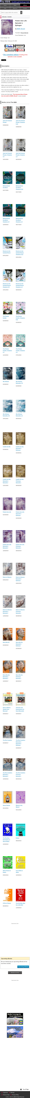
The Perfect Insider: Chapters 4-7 (7, 350)
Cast (5, 8)
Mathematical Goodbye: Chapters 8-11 (19, 187)
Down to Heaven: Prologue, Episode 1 (20, 611)
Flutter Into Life (7, 512)
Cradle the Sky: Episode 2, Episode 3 (7, 481)
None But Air (6, 642)
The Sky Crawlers (7, 740)
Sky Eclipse (6, 381)
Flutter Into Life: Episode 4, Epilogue (20, 513)
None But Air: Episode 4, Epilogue (19, 644)
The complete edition (11, 55)
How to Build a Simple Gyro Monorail (7, 709)
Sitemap (12, 1092)
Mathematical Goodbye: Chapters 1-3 (19, 220)
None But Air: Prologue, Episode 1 (19, 676)
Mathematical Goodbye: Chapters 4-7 (6, 220)
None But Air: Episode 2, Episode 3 (6, 676)
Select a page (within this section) (11, 12)
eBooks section (15, 972)
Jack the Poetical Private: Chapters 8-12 (20, 122)
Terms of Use (6, 1094)
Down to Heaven (7, 577)
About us (15, 8)
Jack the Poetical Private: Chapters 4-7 (7, 155)
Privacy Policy (15, 1094)
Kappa (17, 838)
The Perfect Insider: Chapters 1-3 (20, 350)
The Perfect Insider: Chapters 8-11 (20, 318)
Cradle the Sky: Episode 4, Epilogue (20, 448)
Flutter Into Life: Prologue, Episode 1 (20, 546)
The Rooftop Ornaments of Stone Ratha (6, 839)
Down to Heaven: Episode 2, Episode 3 (7, 611)
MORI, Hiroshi (21, 29)
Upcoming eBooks (23, 966)
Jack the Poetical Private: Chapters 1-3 (20, 155)
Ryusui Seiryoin (24, 32)
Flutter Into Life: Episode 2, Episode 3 (7, 546)
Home (5, 5)
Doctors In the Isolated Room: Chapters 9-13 (20, 252)
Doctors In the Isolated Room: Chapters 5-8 (7, 285)
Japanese (5, 1092)
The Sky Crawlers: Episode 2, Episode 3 (7, 774)
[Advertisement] (15, 939)
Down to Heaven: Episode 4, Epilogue (20, 578)
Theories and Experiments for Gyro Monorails (20, 709)
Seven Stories (6, 805)
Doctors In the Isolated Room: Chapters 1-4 (20, 285)
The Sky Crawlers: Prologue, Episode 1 (20, 774)
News (15, 5)
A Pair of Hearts (7, 903)
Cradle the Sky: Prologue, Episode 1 (20, 481)
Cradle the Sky (6, 446)
